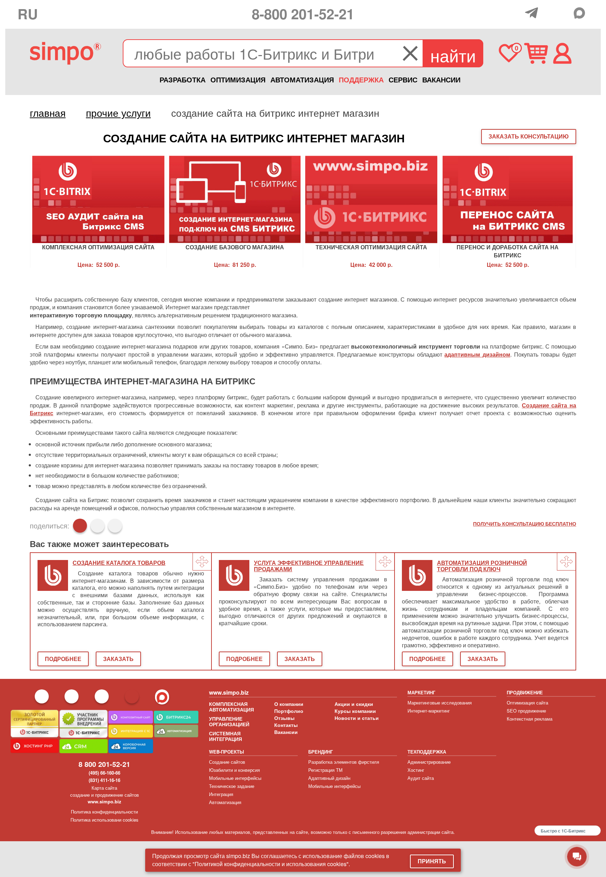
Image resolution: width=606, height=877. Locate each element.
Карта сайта (104, 787)
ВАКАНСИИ (441, 79)
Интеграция (221, 794)
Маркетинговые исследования (440, 702)
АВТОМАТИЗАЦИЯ (302, 79)
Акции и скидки (354, 703)
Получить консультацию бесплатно (524, 523)
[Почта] (548, 12)
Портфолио (288, 710)
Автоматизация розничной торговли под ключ (482, 566)
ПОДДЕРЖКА (361, 79)
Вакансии (286, 731)
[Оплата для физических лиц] (518, 14)
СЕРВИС (403, 79)
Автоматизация (225, 802)
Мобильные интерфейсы (235, 778)
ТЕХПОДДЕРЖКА (427, 751)
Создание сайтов (227, 761)
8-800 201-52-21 (303, 13)
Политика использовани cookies (104, 819)
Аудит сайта (421, 778)
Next (588, 211)
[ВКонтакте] (97, 526)
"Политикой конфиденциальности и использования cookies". (271, 864)
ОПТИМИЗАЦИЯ (237, 79)
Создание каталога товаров (119, 563)
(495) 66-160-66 (104, 772)
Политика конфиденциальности (104, 811)
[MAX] (581, 13)
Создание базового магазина (235, 247)
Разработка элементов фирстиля (343, 761)
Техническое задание (231, 786)
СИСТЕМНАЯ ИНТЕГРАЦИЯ (225, 736)
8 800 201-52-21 (104, 764)
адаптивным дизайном (477, 354)
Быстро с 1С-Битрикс (563, 831)
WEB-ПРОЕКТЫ (226, 751)
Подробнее (63, 659)
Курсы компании (355, 710)
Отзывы (284, 717)
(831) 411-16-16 (104, 780)
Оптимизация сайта (527, 702)
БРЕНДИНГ (320, 751)
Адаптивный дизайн (329, 778)
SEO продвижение (526, 710)
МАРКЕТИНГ (421, 692)
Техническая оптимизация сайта (371, 247)
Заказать (118, 659)
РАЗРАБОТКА (183, 79)
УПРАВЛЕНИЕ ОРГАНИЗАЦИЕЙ (229, 721)
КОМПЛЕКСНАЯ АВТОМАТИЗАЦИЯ (231, 706)
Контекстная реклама (529, 718)
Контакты (286, 724)
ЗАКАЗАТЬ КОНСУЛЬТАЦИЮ (529, 136)
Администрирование (429, 761)
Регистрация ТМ (325, 770)
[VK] (565, 12)
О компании (288, 703)
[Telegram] (533, 12)
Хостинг (416, 770)
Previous (17, 211)
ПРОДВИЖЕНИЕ (525, 692)
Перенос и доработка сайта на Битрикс (508, 250)
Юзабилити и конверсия (234, 770)
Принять (432, 861)
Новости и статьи (357, 717)
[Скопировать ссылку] (115, 526)
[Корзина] (536, 53)
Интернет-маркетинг (429, 710)
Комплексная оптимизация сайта (98, 247)
